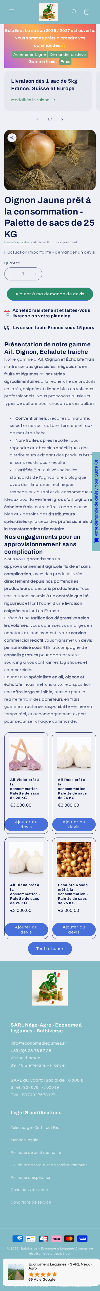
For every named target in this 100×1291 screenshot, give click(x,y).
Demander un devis (68, 54)
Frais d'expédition (17, 242)
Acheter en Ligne (29, 54)
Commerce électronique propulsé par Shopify (56, 1254)
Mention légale (24, 1140)
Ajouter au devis (26, 824)
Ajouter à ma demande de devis (50, 294)
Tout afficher (50, 949)
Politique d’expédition (73, 1285)
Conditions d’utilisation (32, 1285)
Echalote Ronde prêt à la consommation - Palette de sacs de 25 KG (73, 894)
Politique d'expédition (31, 1178)
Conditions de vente (29, 1190)
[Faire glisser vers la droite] (62, 119)
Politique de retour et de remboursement (49, 1165)
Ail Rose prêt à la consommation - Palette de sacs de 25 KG (73, 789)
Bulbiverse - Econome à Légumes (48, 1248)
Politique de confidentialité (36, 1153)
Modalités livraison (30, 100)
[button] (11, 12)
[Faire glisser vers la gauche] (38, 119)
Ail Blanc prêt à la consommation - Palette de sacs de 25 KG (25, 894)
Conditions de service (31, 1202)
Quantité (12, 263)
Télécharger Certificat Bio (35, 1128)
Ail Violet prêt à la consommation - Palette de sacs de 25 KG (25, 789)
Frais (65, 62)
